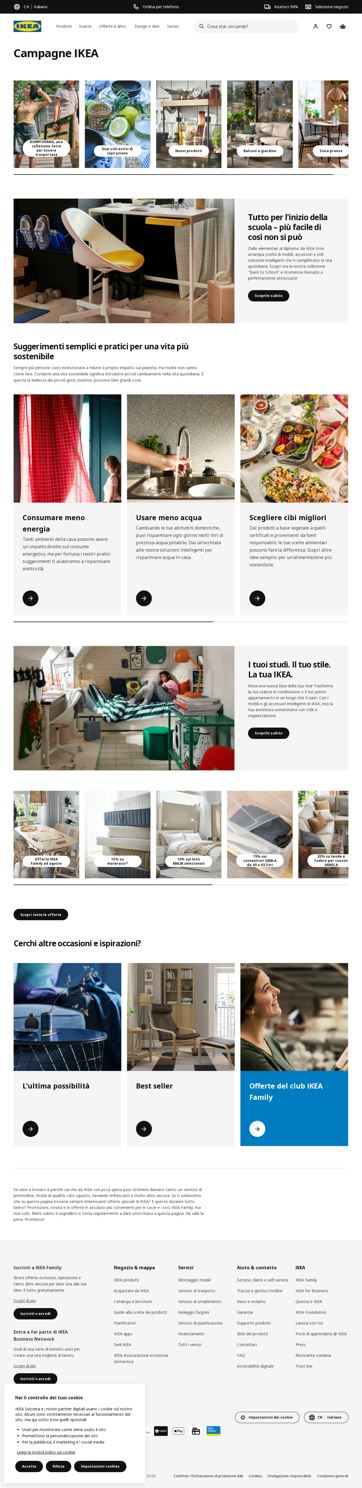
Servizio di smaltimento (199, 1301)
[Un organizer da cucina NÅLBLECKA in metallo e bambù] (189, 124)
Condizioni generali (332, 1476)
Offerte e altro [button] (112, 26)
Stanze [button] (85, 26)
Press (301, 1344)
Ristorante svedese (313, 1355)
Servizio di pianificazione (200, 1323)
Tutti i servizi (189, 1344)
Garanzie (245, 1312)
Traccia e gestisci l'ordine (260, 1290)
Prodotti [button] (64, 26)
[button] (124, 261)
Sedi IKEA (122, 1344)
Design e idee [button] (147, 26)
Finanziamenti (191, 1333)
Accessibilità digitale (255, 1366)
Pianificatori (125, 1323)
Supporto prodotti (254, 1323)
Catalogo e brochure (133, 1301)
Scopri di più (25, 1300)
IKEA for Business (312, 1290)
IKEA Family (306, 1280)
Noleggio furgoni (193, 1312)
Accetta (29, 1466)
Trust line (304, 1366)
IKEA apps (123, 1333)
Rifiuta (58, 1466)
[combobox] (244, 26)
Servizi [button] (173, 26)
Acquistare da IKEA (131, 1290)
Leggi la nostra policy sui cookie (46, 1452)
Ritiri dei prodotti (252, 1333)
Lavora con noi (309, 1323)
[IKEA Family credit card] (213, 1431)
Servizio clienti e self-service (262, 1280)
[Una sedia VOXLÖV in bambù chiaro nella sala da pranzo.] (46, 834)
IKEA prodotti (126, 1280)
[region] (74, 1433)
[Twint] (161, 1431)
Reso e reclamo (251, 1301)
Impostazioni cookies (100, 1466)
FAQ (241, 1355)
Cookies (255, 1476)
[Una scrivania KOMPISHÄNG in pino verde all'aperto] (46, 124)
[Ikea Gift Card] (196, 1431)
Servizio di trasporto (197, 1290)
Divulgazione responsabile (289, 1476)
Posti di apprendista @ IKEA (321, 1333)
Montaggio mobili (194, 1280)
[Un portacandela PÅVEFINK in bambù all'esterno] (117, 124)
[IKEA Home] (27, 26)
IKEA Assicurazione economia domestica (141, 1358)
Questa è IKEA (309, 1301)
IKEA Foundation (311, 1312)
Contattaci (247, 1344)
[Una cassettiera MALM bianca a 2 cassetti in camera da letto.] (189, 834)
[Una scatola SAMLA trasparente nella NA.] (260, 834)
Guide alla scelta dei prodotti (140, 1312)
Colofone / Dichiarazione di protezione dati (208, 1476)
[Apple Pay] (178, 1431)
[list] (181, 124)
